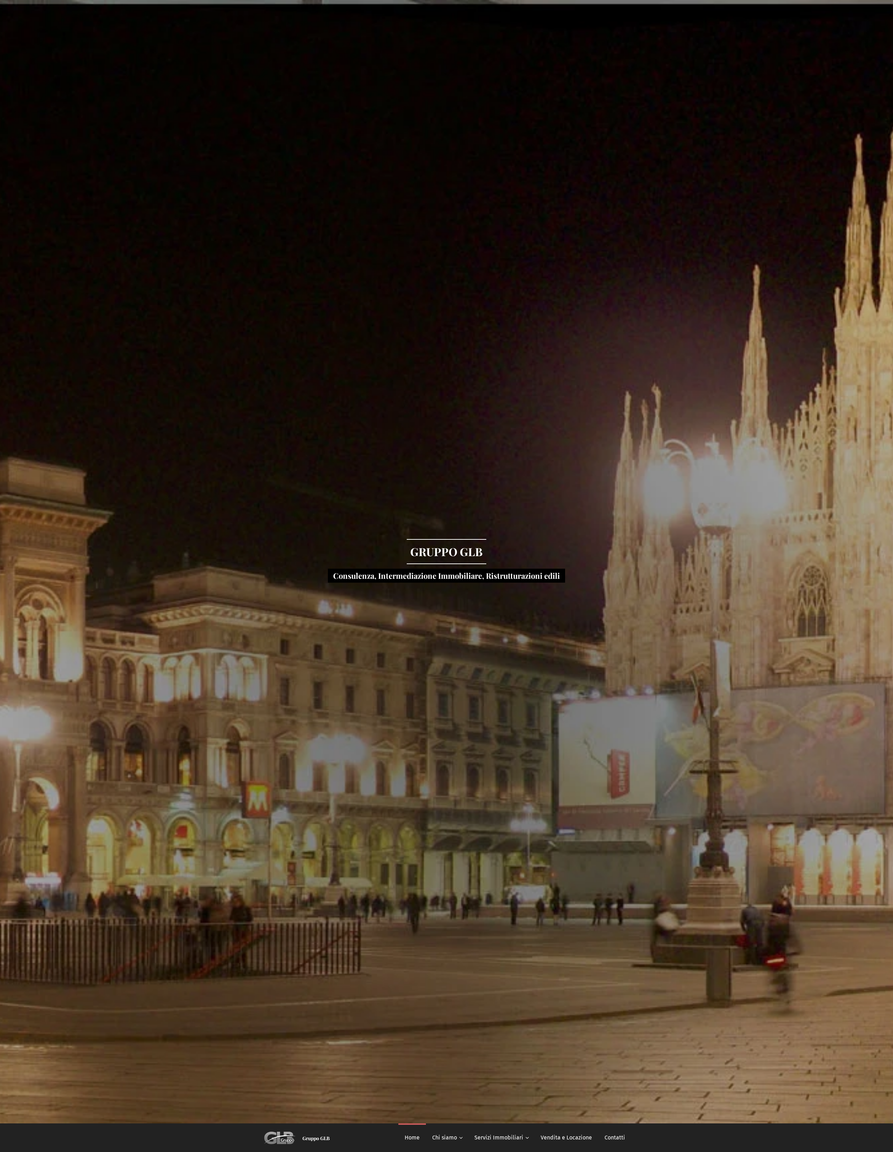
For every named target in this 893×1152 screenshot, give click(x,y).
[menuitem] (412, 1137)
